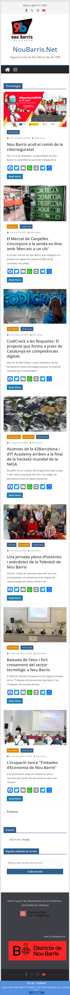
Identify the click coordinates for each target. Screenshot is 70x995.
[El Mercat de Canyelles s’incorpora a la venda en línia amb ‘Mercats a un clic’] (35, 203)
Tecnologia (13, 132)
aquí (36, 989)
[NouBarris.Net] (7, 69)
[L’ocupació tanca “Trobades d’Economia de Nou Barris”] (35, 727)
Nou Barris (13, 329)
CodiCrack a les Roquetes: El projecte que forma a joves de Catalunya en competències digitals (34, 348)
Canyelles (12, 226)
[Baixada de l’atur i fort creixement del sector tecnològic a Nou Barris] (35, 624)
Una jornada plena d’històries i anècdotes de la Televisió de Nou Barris (34, 561)
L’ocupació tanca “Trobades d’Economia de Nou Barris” (32, 765)
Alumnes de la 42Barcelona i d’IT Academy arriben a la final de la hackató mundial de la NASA (35, 456)
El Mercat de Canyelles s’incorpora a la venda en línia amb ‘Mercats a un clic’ (34, 243)
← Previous (11, 811)
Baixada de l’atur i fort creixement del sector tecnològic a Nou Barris (28, 664)
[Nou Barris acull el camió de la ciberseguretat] (35, 109)
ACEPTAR (37, 993)
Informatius (39, 138)
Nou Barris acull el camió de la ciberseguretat (35, 147)
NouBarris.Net (35, 49)
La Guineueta (14, 437)
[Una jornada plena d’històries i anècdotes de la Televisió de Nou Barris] (35, 521)
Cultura (11, 545)
